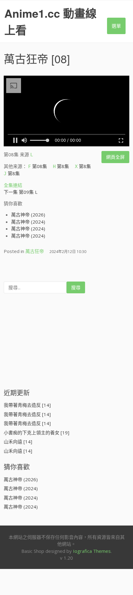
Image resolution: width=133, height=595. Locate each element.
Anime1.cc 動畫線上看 (50, 21)
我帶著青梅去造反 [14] (27, 405)
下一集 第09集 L (20, 192)
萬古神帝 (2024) (28, 222)
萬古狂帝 (26, 58)
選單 (116, 26)
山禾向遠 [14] (18, 441)
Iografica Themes (92, 551)
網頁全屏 (115, 157)
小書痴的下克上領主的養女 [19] (36, 432)
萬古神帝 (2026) (28, 214)
